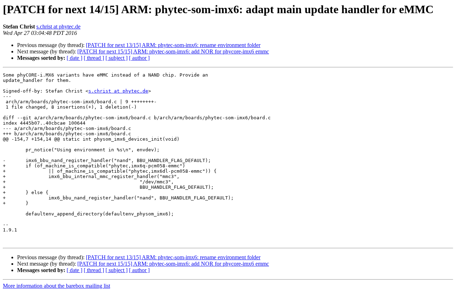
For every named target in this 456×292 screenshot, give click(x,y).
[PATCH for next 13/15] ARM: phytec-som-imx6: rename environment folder (173, 45)
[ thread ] (94, 58)
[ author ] (139, 58)
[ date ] (74, 58)
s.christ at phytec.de (58, 27)
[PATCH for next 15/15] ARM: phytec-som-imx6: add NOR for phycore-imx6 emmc (173, 51)
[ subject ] (116, 58)
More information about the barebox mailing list (56, 286)
